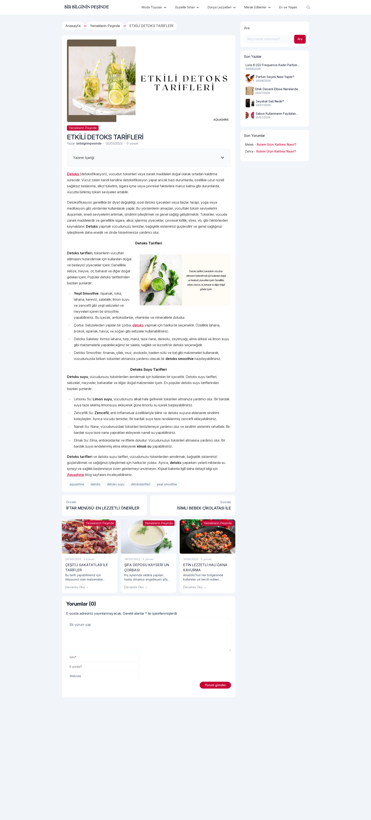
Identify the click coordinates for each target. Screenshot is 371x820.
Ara (246, 28)
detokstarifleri (140, 484)
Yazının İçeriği (83, 157)
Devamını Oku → (77, 587)
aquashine (77, 484)
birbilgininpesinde (89, 143)
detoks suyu (115, 484)
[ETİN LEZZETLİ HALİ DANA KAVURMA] (207, 536)
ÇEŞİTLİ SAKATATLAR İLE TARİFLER (86, 567)
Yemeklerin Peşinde (83, 128)
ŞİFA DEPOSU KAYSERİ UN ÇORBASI (146, 567)
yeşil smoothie (167, 484)
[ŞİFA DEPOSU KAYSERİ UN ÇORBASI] (148, 536)
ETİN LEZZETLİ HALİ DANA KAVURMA (205, 567)
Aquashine (75, 474)
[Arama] (308, 7)
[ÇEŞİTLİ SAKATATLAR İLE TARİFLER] (89, 536)
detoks (138, 325)
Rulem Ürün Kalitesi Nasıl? (276, 144)
